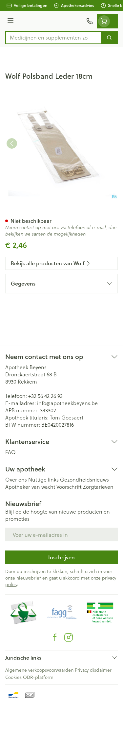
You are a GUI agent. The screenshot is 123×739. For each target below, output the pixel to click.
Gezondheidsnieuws (84, 479)
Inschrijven (61, 557)
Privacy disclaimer (93, 669)
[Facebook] (55, 637)
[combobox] (53, 37)
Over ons (16, 479)
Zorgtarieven (98, 486)
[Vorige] (12, 143)
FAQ (10, 452)
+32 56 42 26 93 (45, 396)
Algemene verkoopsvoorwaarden (39, 669)
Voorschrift (69, 486)
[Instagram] (68, 637)
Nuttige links (43, 479)
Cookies (13, 677)
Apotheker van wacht (30, 486)
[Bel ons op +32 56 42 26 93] (89, 21)
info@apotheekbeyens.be (67, 403)
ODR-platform (38, 677)
